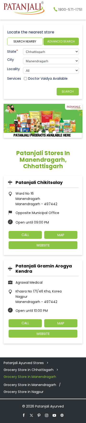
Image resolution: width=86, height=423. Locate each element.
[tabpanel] (43, 121)
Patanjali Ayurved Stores (24, 362)
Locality (13, 69)
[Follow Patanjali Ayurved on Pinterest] (39, 415)
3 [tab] (46, 132)
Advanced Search (61, 41)
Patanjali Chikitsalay (39, 182)
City (10, 60)
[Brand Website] (62, 415)
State (12, 51)
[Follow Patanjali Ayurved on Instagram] (46, 415)
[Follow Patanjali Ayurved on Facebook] (24, 415)
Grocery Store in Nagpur (23, 392)
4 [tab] (54, 132)
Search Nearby (24, 41)
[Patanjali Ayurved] (24, 8)
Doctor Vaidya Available (48, 78)
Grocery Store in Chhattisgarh (29, 369)
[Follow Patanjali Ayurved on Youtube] (54, 415)
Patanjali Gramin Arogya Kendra (44, 268)
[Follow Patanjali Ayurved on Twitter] (31, 415)
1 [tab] (32, 132)
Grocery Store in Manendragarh (30, 385)
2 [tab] (39, 132)
